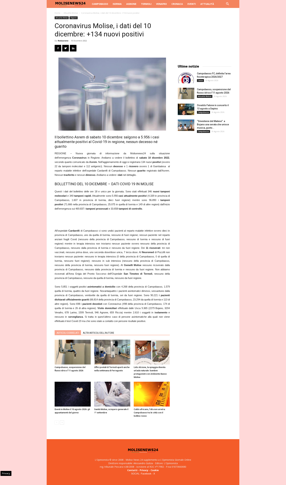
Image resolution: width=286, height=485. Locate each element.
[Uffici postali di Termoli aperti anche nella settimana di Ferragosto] (112, 352)
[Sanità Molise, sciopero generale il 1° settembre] (112, 394)
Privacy (144, 470)
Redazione (63, 40)
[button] (227, 4)
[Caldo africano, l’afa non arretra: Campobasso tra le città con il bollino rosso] (152, 394)
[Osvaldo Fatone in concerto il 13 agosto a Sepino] (186, 109)
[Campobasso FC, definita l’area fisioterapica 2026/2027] (186, 77)
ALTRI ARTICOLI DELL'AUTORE (98, 333)
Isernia (117, 3)
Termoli (146, 3)
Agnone (131, 3)
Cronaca (177, 3)
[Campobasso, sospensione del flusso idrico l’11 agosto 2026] (73, 352)
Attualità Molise (71, 13)
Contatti (132, 470)
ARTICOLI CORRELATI (68, 333)
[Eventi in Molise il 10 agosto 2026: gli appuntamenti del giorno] (73, 394)
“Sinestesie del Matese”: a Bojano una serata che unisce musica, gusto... (213, 124)
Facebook (146, 473)
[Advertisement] (112, 220)
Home (57, 13)
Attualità (207, 3)
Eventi (192, 3)
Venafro (161, 3)
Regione (74, 18)
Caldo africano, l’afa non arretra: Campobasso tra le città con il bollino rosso (149, 412)
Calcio (200, 80)
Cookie (155, 470)
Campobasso (100, 3)
